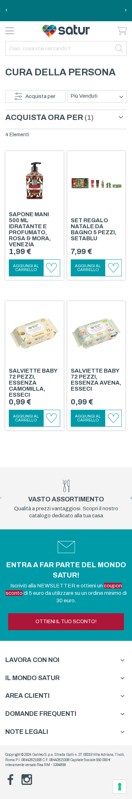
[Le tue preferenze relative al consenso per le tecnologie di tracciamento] (119, 786)
